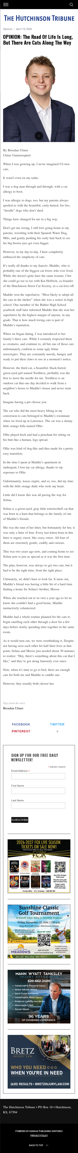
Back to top (36, 1145)
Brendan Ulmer (13, 708)
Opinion (7, 29)
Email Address (20, 771)
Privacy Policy (39, 1135)
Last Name (17, 800)
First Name (17, 785)
